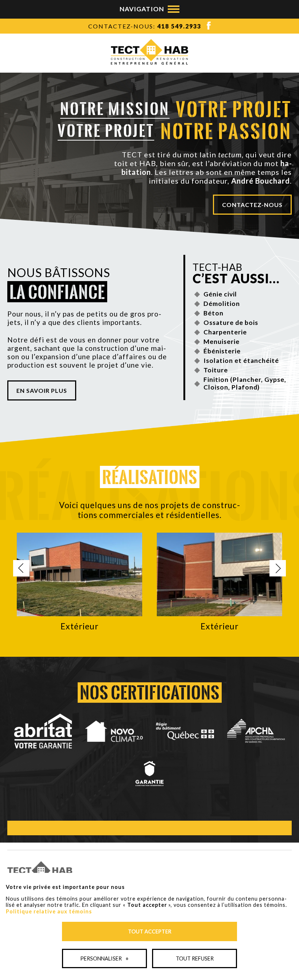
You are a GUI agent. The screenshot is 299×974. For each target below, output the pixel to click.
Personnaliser (104, 958)
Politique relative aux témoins (49, 911)
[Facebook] (206, 27)
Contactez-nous (252, 204)
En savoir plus (41, 390)
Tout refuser (195, 958)
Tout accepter (149, 931)
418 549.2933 (179, 26)
